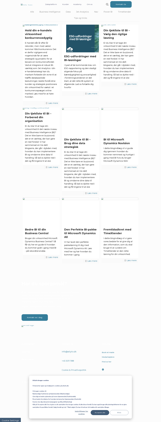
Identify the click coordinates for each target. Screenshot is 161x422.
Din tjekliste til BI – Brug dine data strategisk (77, 143)
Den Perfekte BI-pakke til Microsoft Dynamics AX (80, 233)
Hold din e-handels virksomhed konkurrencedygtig (38, 34)
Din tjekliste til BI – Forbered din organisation (38, 117)
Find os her (106, 362)
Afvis (119, 412)
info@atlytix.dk (69, 351)
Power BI (108, 12)
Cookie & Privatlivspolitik (74, 370)
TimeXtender (124, 12)
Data (68, 12)
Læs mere (53, 103)
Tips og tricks (80, 18)
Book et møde (108, 352)
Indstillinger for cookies (81, 412)
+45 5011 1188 (68, 361)
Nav (96, 12)
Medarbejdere (108, 357)
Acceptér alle (100, 412)
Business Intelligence (49, 12)
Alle (32, 12)
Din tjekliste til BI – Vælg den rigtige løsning (117, 34)
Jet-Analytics (82, 12)
